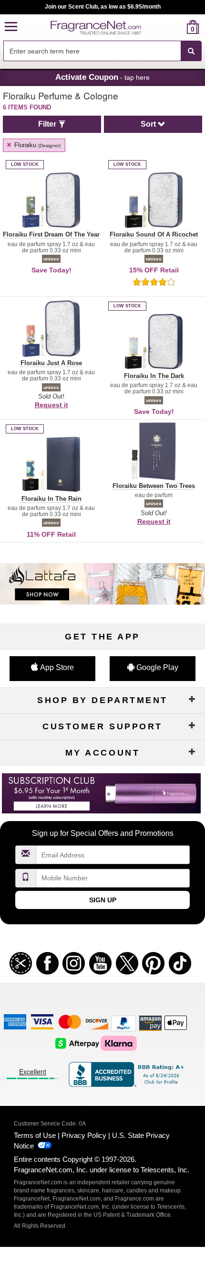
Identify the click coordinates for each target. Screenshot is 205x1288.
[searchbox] (92, 51)
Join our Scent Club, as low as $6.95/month (103, 6)
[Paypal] (123, 1022)
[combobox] (102, 51)
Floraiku (36, 145)
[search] (177, 27)
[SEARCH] (191, 51)
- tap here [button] (102, 77)
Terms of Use (35, 1135)
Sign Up (102, 900)
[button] (11, 27)
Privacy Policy (84, 1135)
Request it (51, 405)
